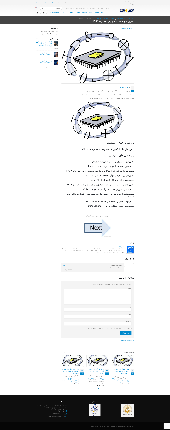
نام (130, 307)
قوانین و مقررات (91, 8)
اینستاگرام (47, 34)
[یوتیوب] (43, 12)
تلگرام (43, 34)
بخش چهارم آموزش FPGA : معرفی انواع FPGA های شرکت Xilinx (70, 371)
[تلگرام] (37, 12)
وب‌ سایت (128, 321)
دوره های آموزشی (55, 12)
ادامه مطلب (126, 383)
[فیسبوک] (46, 12)
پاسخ (64, 265)
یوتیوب (50, 34)
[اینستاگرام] (40, 12)
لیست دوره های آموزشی (129, 1)
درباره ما (108, 8)
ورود (43, 2)
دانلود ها (71, 12)
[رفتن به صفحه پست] (123, 361)
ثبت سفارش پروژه (80, 8)
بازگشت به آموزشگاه (127, 28)
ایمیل (129, 314)
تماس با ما (101, 8)
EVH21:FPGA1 (124, 87)
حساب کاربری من (50, 2)
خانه (102, 12)
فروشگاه (97, 12)
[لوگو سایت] (127, 10)
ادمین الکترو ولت (119, 246)
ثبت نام (37, 2)
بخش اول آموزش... (124, 381)
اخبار (91, 12)
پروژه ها (64, 12)
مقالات (78, 12)
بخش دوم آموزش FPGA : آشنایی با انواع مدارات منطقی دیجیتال (121, 371)
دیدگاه (129, 288)
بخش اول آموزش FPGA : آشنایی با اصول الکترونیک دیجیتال (96, 371)
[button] (64, 352)
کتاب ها (85, 12)
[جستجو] (42, 8)
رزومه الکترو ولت (130, 3)
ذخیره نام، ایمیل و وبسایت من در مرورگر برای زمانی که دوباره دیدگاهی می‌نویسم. (108, 328)
